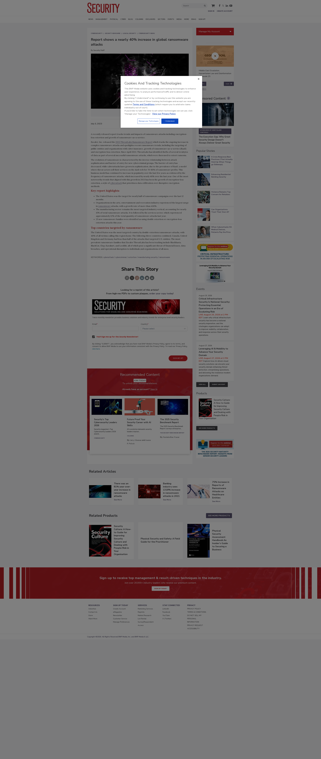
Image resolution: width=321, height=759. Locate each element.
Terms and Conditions (144, 104)
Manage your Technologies (149, 121)
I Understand (170, 121)
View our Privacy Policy (164, 113)
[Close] (198, 79)
